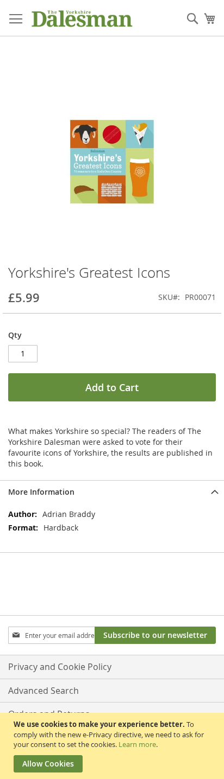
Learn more (137, 744)
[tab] (112, 491)
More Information (41, 492)
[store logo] (82, 18)
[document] (113, 745)
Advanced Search (43, 691)
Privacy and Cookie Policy (59, 667)
